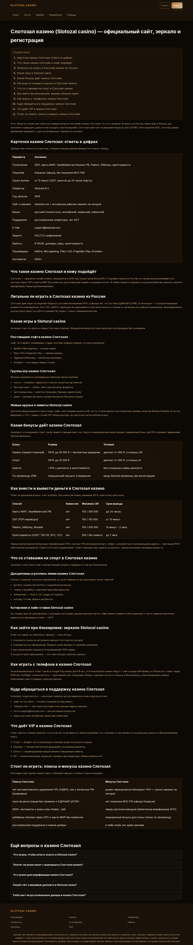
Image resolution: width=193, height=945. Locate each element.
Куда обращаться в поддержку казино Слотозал (46, 103)
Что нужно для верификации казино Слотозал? (43, 874)
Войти (165, 5)
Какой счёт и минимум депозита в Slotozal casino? (45, 884)
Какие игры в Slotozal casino (34, 73)
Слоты (27, 15)
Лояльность (16, 922)
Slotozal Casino (23, 5)
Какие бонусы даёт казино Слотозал (39, 78)
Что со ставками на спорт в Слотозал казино (45, 88)
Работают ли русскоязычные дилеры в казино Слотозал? (49, 895)
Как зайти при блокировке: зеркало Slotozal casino (48, 93)
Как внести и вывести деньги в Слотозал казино (47, 83)
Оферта (131, 922)
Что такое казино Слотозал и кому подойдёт (45, 62)
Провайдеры (17, 917)
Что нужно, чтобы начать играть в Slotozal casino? (45, 854)
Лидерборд (55, 15)
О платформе (75, 922)
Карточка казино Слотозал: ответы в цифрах (44, 57)
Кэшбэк (40, 15)
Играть (177, 5)
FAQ (71, 927)
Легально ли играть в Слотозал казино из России (47, 67)
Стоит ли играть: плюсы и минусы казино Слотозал (48, 114)
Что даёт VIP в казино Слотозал (37, 108)
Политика (15, 927)
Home (16, 15)
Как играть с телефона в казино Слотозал (42, 98)
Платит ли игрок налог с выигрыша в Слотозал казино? (48, 864)
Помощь (71, 15)
